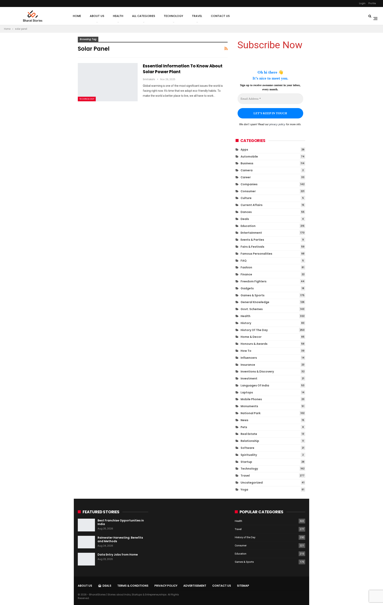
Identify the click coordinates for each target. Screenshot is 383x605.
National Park (251, 413)
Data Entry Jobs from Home (118, 555)
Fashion (246, 267)
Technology (173, 16)
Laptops (247, 392)
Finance (246, 274)
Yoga (244, 490)
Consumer (248, 191)
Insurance (248, 365)
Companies (249, 184)
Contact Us (220, 16)
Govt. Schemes (252, 309)
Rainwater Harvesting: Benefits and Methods (120, 539)
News (244, 420)
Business (247, 163)
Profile (372, 3)
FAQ (244, 261)
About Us (97, 16)
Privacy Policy (165, 586)
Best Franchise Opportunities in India (121, 522)
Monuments (249, 406)
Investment (249, 378)
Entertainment (251, 233)
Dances (246, 212)
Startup (246, 462)
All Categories (143, 16)
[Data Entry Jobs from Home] (86, 559)
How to (246, 351)
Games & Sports (253, 295)
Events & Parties (252, 240)
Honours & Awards (254, 344)
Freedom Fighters (254, 281)
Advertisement (194, 586)
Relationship (250, 441)
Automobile (249, 157)
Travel (197, 16)
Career (246, 177)
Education (248, 226)
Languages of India (255, 385)
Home (77, 16)
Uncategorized (252, 483)
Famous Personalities (256, 254)
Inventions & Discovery (257, 371)
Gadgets (247, 288)
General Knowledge (255, 302)
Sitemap (243, 586)
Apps (244, 150)
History (246, 323)
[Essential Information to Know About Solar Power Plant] (108, 82)
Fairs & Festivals (252, 247)
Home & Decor (251, 337)
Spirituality (249, 455)
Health (118, 16)
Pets (244, 427)
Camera (247, 170)
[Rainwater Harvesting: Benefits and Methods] (86, 542)
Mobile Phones (251, 399)
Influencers (249, 358)
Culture (246, 198)
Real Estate (249, 434)
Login (362, 3)
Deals (245, 219)
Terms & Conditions (132, 586)
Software (247, 448)
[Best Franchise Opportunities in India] (86, 525)
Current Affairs (252, 205)
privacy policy (277, 124)
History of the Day (254, 330)
